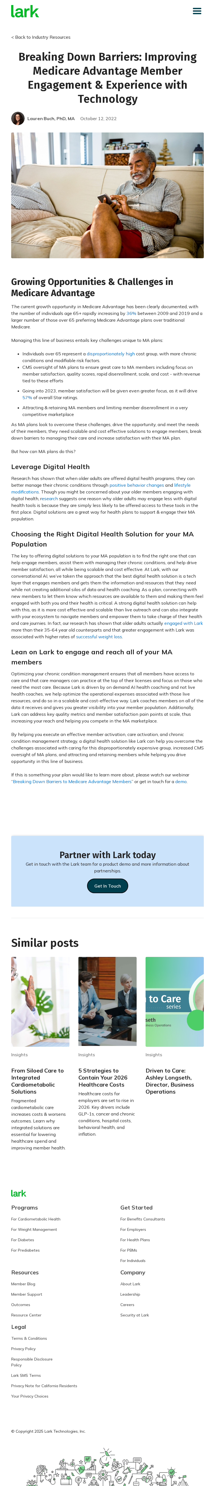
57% (27, 397)
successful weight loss (99, 636)
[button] (197, 11)
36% (131, 313)
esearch (50, 498)
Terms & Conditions (29, 1338)
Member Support (26, 1294)
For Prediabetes (25, 1250)
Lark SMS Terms (26, 1375)
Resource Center (26, 1315)
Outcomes (20, 1304)
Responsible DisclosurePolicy (32, 1362)
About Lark (130, 1283)
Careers (127, 1304)
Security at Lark (134, 1315)
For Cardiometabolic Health (35, 1219)
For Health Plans (135, 1239)
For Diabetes (22, 1239)
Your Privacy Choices (29, 1396)
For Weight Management (34, 1229)
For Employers (133, 1229)
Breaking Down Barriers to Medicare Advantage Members (72, 781)
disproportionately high (111, 353)
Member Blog (23, 1283)
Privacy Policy (23, 1348)
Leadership (130, 1294)
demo (181, 781)
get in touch (107, 886)
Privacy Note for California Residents (44, 1385)
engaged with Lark (183, 623)
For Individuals (133, 1260)
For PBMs (128, 1250)
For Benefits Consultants (142, 1219)
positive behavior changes (136, 485)
